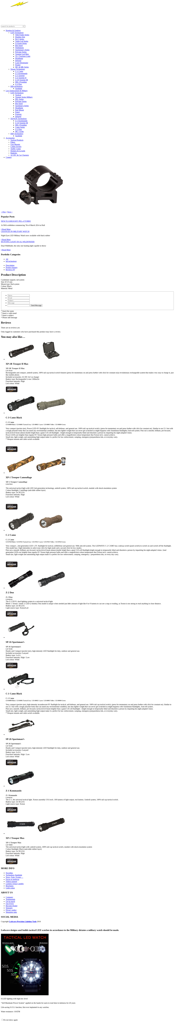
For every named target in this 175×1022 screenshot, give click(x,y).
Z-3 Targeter (20, 76)
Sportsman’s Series (22, 50)
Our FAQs (10, 904)
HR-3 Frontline (21, 82)
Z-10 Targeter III (21, 80)
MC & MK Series (22, 67)
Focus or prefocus (12, 879)
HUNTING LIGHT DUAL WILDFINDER (18, 242)
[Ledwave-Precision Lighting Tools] (22, 24)
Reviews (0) (10, 270)
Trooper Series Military (24, 97)
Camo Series (20, 127)
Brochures (9, 886)
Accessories (10, 138)
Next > (9, 212)
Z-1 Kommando (21, 73)
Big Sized (19, 46)
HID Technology (16, 134)
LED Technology (17, 33)
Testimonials (10, 899)
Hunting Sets (20, 37)
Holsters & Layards (17, 151)
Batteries (13, 153)
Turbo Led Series (21, 41)
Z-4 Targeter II (20, 78)
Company (9, 897)
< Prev (3, 212)
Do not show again (10, 1020)
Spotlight (18, 89)
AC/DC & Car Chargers (19, 155)
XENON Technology (18, 119)
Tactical (18, 95)
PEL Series (19, 99)
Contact (9, 157)
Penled (17, 65)
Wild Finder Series (22, 35)
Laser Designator (21, 63)
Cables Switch (15, 147)
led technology (11, 261)
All (7, 259)
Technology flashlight (14, 875)
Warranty (9, 908)
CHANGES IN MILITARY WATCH (15, 231)
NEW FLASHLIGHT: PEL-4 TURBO (16, 221)
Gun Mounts (15, 144)
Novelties (9, 873)
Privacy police (11, 910)
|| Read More (6, 229)
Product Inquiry (12, 267)
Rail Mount (19, 110)
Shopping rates (11, 912)
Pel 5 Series (19, 39)
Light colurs (10, 888)
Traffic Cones (15, 149)
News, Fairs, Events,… (14, 877)
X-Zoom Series (21, 43)
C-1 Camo (19, 71)
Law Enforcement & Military (17, 91)
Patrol (17, 112)
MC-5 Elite (19, 131)
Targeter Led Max (22, 54)
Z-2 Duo (18, 84)
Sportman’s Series (22, 106)
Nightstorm (19, 48)
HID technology (16, 86)
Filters (12, 142)
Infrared (18, 61)
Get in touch (10, 901)
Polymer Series (21, 52)
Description (10, 265)
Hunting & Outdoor (13, 30)
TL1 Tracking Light (22, 56)
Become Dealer (11, 906)
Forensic (18, 114)
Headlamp (19, 58)
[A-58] (41, 210)
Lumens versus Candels (15, 884)
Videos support (11, 882)
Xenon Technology (17, 69)
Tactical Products (16, 140)
